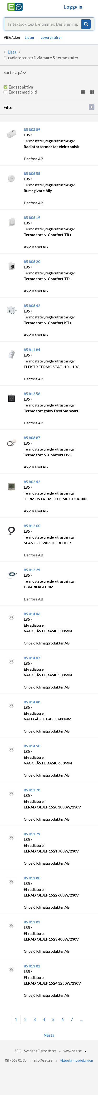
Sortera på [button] (13, 72)
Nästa (49, 1035)
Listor (29, 37)
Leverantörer (51, 37)
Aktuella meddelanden (76, 1060)
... (81, 1019)
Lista (12, 52)
